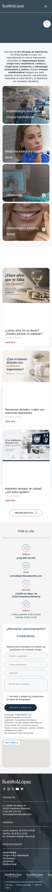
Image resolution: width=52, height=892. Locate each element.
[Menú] (45, 6)
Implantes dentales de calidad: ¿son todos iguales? (23, 490)
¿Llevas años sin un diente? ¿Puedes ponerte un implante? (23, 332)
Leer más (10, 342)
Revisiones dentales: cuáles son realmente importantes (24, 411)
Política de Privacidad (18, 699)
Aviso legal (9, 885)
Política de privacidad (25, 733)
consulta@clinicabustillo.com (26, 576)
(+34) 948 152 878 (26, 558)
